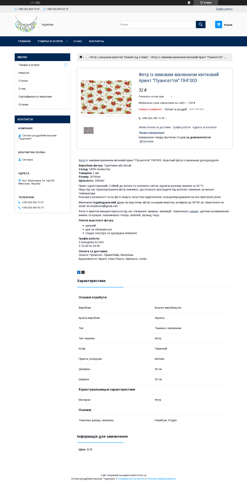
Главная (24, 41)
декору (194, 211)
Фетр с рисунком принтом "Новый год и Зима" (119, 57)
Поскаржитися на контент (131, 478)
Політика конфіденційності (161, 478)
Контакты (96, 41)
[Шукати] (201, 24)
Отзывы (24, 104)
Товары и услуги (50, 41)
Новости (24, 72)
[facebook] (78, 272)
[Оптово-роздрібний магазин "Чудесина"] (26, 31)
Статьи (23, 80)
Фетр (82, 160)
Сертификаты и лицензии (35, 96)
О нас (78, 41)
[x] (83, 272)
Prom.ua (141, 475)
